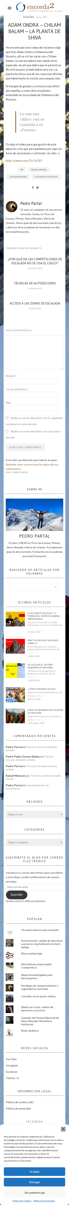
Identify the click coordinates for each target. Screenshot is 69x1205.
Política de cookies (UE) (20, 1102)
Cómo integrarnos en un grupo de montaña (45, 711)
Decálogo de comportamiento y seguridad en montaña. (39, 987)
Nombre (11, 375)
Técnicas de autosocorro (35, 283)
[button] (63, 1129)
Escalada (28, 17)
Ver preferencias (34, 1192)
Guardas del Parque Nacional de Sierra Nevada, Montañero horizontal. (40, 1021)
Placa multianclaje (31, 953)
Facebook (11, 1071)
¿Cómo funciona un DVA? (42, 688)
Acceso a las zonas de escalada (35, 303)
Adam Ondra (39, 169)
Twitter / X (12, 1078)
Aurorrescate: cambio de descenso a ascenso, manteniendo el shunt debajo (42, 944)
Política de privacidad (44, 1200)
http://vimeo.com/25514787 (24, 160)
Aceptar (34, 1171)
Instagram (12, 1065)
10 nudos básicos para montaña (40, 930)
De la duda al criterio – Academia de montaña (41, 666)
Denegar (34, 1182)
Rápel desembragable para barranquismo (37, 976)
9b (21, 169)
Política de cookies (21, 1200)
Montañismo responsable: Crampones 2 (36, 966)
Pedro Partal (31, 203)
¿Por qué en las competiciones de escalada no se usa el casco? (35, 261)
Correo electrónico (17, 389)
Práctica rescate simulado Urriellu (43, 642)
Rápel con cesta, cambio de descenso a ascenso (37, 1008)
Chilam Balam (18, 177)
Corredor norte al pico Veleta (38, 996)
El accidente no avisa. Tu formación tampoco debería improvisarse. (44, 616)
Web (8, 402)
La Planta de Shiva (46, 177)
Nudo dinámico (30, 1030)
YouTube (11, 1059)
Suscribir (17, 894)
